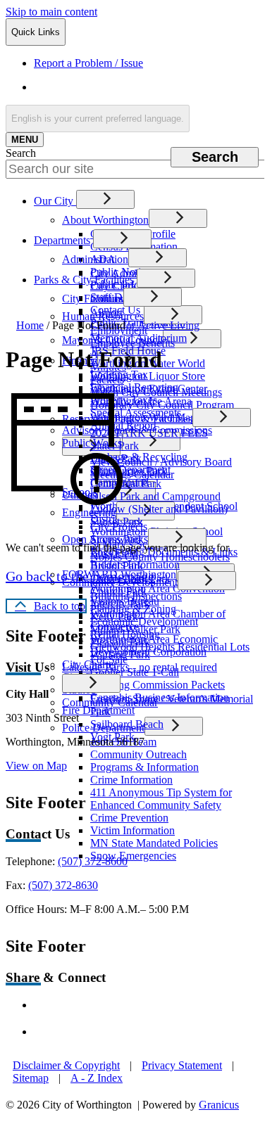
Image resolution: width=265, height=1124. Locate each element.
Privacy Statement (182, 1065)
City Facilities (92, 299)
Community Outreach (138, 754)
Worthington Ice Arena (141, 401)
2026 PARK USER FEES (149, 433)
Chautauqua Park (128, 471)
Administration (95, 259)
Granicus (219, 1105)
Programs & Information (144, 767)
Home (30, 325)
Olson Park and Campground (155, 496)
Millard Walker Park (135, 629)
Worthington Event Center (148, 389)
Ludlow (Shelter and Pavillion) (159, 509)
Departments (62, 240)
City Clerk (113, 286)
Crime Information (131, 780)
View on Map (36, 766)
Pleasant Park (120, 642)
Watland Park (120, 654)
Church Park (118, 591)
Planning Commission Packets (157, 685)
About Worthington (105, 220)
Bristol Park (116, 566)
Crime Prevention (129, 818)
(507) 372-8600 (93, 861)
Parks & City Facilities (84, 280)
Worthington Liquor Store (147, 376)
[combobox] (98, 118)
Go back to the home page (80, 576)
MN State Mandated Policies (154, 843)
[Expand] (105, 199)
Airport (106, 313)
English (135, 87)
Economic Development (144, 621)
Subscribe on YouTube (109, 1031)
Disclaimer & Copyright (66, 1065)
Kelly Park (114, 616)
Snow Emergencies (133, 856)
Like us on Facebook (106, 1005)
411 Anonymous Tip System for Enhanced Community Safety (161, 798)
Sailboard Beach (127, 724)
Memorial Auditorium (138, 338)
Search (21, 153)
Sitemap (31, 1078)
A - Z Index (96, 1078)
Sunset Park (116, 522)
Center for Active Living (144, 325)
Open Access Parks (105, 539)
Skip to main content (51, 12)
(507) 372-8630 (63, 885)
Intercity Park (120, 604)
